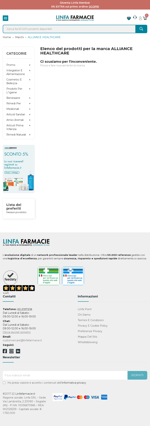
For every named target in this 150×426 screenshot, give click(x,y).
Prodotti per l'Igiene (14, 90)
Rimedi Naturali (16, 134)
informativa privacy (74, 382)
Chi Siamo (84, 314)
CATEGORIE (16, 54)
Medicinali (12, 109)
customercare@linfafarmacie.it (22, 340)
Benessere (13, 98)
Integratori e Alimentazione (15, 72)
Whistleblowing (88, 342)
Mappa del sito (87, 336)
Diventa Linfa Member (75, 2)
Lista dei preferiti (13, 207)
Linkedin (18, 352)
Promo (10, 65)
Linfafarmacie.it (25, 393)
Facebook (5, 351)
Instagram (11, 352)
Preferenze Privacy (90, 331)
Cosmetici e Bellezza (14, 81)
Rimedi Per (13, 103)
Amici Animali (15, 120)
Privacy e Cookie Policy (93, 325)
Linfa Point (85, 309)
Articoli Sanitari (15, 114)
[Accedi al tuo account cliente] (140, 17)
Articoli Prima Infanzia (14, 127)
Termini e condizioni (91, 320)
